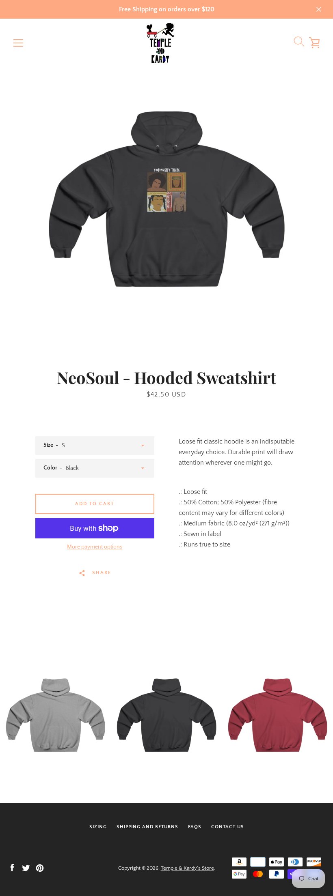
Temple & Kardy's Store (187, 868)
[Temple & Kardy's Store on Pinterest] (40, 867)
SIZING (98, 827)
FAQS (194, 827)
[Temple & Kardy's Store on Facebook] (12, 867)
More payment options (94, 547)
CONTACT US (227, 827)
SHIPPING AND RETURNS (147, 827)
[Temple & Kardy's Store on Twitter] (26, 867)
